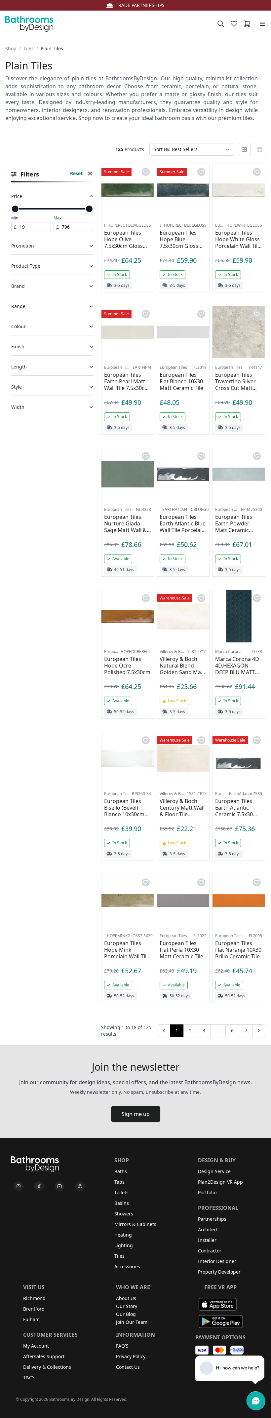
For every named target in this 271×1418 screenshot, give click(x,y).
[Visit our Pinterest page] (80, 1186)
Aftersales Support (43, 1356)
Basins (121, 1203)
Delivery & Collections (47, 1367)
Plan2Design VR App (220, 1182)
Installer (207, 1240)
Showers (123, 1213)
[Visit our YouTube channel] (59, 1186)
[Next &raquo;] (258, 1030)
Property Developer (219, 1272)
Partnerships (212, 1219)
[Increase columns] (259, 149)
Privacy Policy (130, 1356)
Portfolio (207, 1192)
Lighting (123, 1245)
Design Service (214, 1171)
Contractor (209, 1250)
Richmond (34, 1298)
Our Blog (126, 1314)
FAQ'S (122, 1346)
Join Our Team (131, 1322)
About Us (126, 1298)
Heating (123, 1235)
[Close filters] (90, 174)
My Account (36, 1346)
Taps (119, 1182)
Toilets (121, 1192)
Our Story (126, 1306)
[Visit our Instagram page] (18, 1186)
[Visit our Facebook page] (39, 1186)
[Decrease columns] (244, 149)
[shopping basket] (248, 23)
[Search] (220, 23)
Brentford (34, 1309)
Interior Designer (217, 1261)
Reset (76, 173)
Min (14, 218)
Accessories (127, 1266)
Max (57, 218)
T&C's (29, 1377)
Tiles (28, 48)
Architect (208, 1229)
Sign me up (136, 1114)
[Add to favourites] (146, 172)
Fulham (31, 1319)
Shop (11, 48)
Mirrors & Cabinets (135, 1224)
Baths (120, 1171)
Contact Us (128, 1367)
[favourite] (235, 23)
